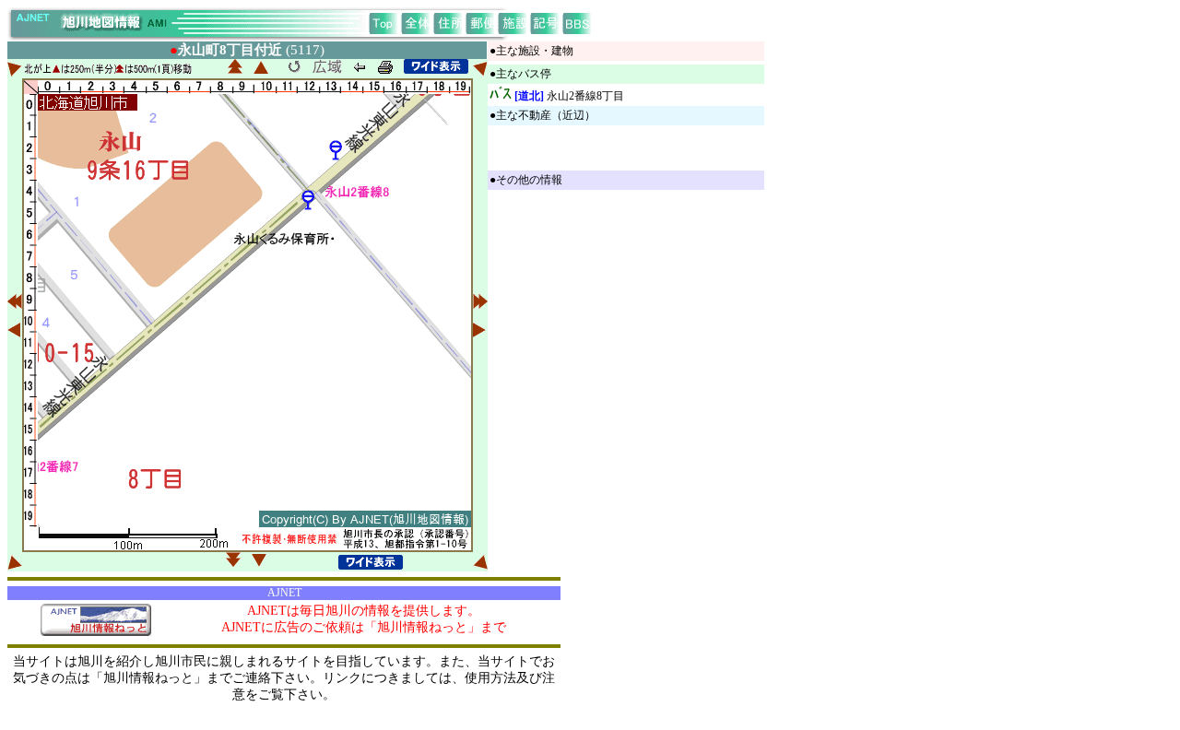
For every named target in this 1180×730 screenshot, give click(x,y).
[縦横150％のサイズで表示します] (436, 66)
